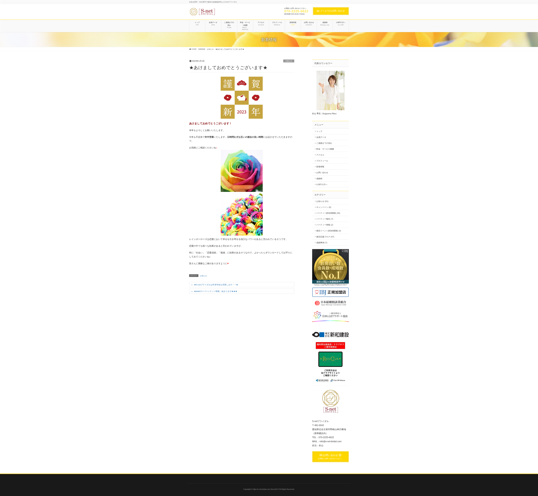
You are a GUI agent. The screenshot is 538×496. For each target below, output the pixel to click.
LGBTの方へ (321, 184)
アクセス (320, 155)
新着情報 (320, 167)
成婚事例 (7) (321, 242)
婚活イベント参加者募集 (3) (328, 231)
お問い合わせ (322, 172)
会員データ (321, 137)
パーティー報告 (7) (324, 219)
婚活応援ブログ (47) (325, 237)
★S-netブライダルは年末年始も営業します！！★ (216, 285)
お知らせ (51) (322, 201)
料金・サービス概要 (325, 149)
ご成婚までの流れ (324, 143)
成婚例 (319, 178)
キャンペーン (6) (323, 207)
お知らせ (288, 61)
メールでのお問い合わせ (332, 11)
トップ (319, 131)
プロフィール (322, 161)
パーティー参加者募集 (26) (328, 213)
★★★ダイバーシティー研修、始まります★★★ (215, 291)
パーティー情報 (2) (324, 225)
